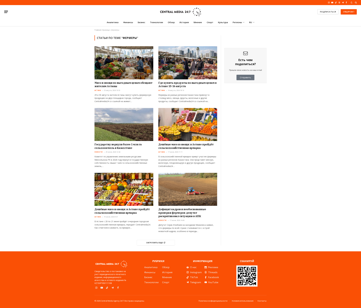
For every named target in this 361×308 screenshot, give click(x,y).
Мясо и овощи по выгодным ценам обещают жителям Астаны (123, 84)
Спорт (210, 22)
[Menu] (6, 12)
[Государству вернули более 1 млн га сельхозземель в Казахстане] (123, 124)
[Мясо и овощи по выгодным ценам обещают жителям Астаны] (123, 62)
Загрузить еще (154, 242)
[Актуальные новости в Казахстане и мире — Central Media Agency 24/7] (180, 11)
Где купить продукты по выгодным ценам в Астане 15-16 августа (187, 84)
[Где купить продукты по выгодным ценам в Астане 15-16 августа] (187, 62)
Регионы (237, 22)
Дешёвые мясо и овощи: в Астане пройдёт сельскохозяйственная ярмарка (186, 146)
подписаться (328, 11)
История (184, 22)
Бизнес (141, 22)
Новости (98, 152)
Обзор (171, 22)
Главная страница (102, 30)
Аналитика (112, 22)
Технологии (156, 22)
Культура (223, 22)
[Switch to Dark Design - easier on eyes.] (351, 3)
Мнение (198, 22)
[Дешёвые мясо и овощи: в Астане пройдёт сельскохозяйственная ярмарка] (187, 124)
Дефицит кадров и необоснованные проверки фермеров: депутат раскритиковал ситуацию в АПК (182, 213)
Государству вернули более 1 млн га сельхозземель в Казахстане (118, 146)
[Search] (355, 2)
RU (250, 22)
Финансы (128, 22)
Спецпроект (348, 12)
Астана (97, 90)
